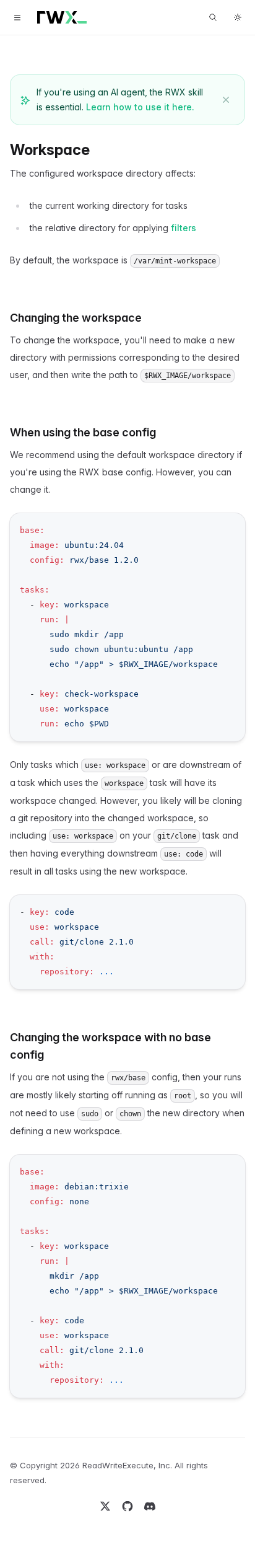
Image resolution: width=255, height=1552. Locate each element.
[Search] (212, 17)
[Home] (62, 17)
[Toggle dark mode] (237, 17)
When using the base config (83, 432)
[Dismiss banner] (226, 99)
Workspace (50, 150)
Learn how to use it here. (140, 107)
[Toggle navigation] (17, 17)
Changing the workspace (76, 317)
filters (183, 228)
